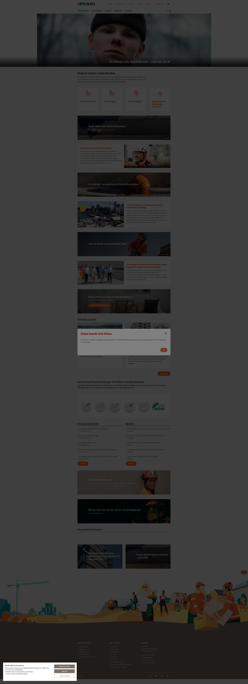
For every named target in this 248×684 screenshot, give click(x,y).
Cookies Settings (64, 676)
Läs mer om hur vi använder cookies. (17, 674)
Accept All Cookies (64, 666)
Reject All (64, 671)
